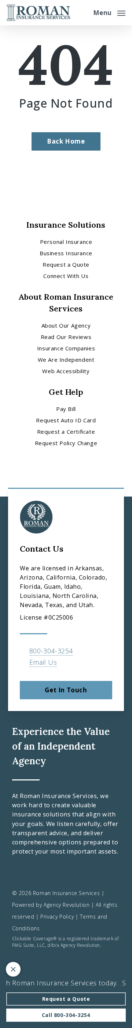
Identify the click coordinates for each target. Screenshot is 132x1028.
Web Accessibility (65, 371)
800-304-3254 (51, 650)
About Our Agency (66, 325)
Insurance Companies (66, 348)
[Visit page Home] (38, 12)
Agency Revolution (66, 904)
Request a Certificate (66, 431)
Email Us (43, 662)
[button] (109, 11)
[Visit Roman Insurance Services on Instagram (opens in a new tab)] (49, 871)
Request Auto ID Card (66, 420)
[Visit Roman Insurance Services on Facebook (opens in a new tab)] (19, 871)
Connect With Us (65, 275)
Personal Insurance (66, 241)
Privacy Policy (57, 916)
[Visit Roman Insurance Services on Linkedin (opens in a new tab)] (34, 871)
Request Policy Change (66, 443)
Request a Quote (66, 264)
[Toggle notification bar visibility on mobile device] (13, 969)
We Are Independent (66, 359)
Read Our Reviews (66, 336)
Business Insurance (66, 253)
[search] (82, 12)
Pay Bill (66, 408)
